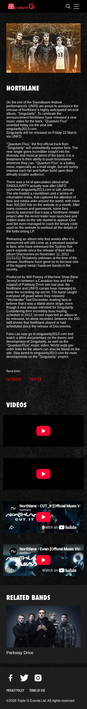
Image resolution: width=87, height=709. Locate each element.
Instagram (38, 678)
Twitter (35, 379)
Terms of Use (37, 691)
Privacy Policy (15, 691)
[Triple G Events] (21, 6)
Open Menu (76, 6)
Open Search (68, 6)
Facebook (13, 379)
